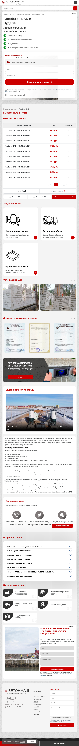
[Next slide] (75, 318)
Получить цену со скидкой (39, 82)
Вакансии (36, 707)
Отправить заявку (57, 669)
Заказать (20, 377)
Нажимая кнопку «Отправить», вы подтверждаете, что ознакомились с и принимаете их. (38, 90)
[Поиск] (75, 8)
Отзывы (36, 709)
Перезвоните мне (62, 526)
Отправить (62, 725)
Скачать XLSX (41, 197)
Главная (6, 109)
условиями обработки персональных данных (60, 721)
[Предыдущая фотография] (71, 279)
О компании (37, 691)
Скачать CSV (16, 197)
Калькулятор (38, 699)
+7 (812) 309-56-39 (15, 2)
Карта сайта (37, 712)
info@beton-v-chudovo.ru (12, 702)
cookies (22, 742)
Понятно (31, 742)
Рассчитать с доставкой (64, 197)
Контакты (36, 714)
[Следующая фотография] (75, 279)
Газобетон (13, 109)
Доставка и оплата (39, 696)
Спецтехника (37, 704)
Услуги (36, 701)
